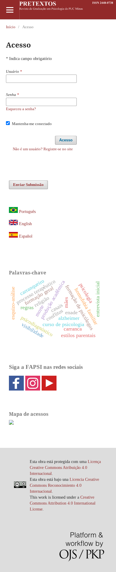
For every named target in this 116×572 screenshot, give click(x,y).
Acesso (66, 140)
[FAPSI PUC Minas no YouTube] (49, 388)
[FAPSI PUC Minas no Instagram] (32, 388)
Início (10, 27)
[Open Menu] (9, 9)
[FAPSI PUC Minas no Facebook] (16, 388)
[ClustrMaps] (11, 423)
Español (25, 236)
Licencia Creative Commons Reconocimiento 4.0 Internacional (64, 485)
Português (27, 211)
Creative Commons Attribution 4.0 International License (62, 503)
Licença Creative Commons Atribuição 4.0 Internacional (65, 467)
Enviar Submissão (28, 184)
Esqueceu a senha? (21, 109)
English (25, 224)
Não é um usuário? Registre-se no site (43, 149)
